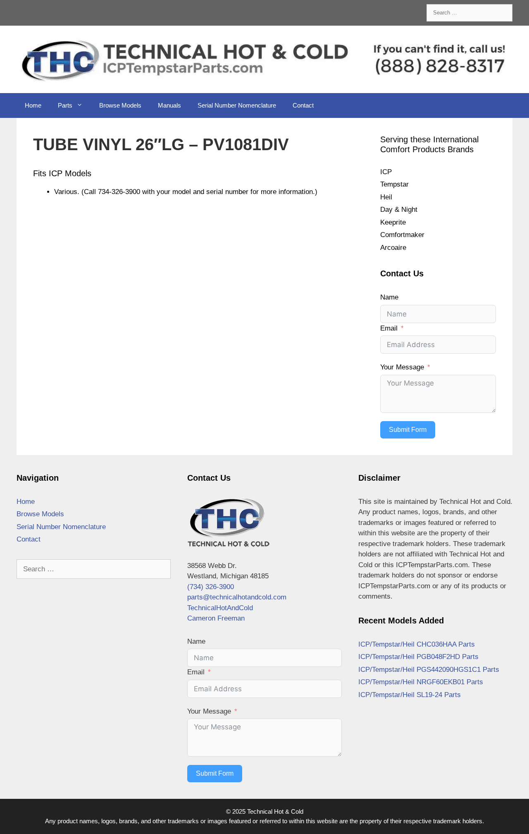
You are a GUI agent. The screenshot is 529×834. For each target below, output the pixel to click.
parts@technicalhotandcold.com (236, 597)
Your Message (402, 367)
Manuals (169, 105)
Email (389, 328)
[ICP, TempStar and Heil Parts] (264, 59)
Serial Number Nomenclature (237, 105)
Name (389, 297)
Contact (303, 105)
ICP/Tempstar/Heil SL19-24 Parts (409, 695)
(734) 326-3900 (210, 587)
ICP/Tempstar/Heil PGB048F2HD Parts (418, 657)
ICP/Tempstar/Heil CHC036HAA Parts (416, 644)
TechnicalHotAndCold (220, 608)
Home (33, 105)
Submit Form (408, 429)
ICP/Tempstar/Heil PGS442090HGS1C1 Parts (428, 669)
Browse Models (120, 105)
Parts (65, 105)
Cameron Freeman (216, 618)
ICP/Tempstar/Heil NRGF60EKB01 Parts (420, 682)
